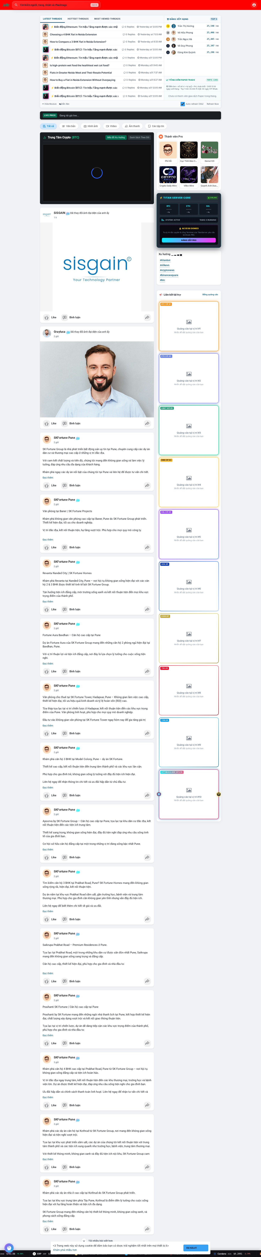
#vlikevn (164, 265)
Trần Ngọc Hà (185, 39)
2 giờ (56, 336)
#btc (162, 280)
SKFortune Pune (64, 437)
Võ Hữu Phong (185, 32)
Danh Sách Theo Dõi (139, 137)
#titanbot (165, 260)
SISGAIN (59, 213)
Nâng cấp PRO (188, 240)
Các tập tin (157, 126)
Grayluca (60, 331)
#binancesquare (169, 275)
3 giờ (56, 1062)
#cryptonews (167, 270)
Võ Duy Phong (185, 45)
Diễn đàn (65, 104)
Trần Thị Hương (186, 26)
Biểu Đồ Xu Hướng (116, 137)
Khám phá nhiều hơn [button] (65, 1249)
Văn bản (70, 126)
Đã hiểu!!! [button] (191, 1248)
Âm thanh (134, 126)
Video (113, 126)
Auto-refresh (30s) (194, 104)
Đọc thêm (48, 477)
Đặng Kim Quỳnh (186, 52)
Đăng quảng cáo (210, 294)
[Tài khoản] (254, 5)
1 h (55, 217)
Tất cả (50, 126)
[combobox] (56, 5)
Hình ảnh (92, 126)
